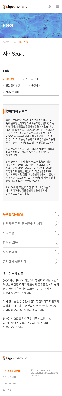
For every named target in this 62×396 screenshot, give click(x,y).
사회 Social (23, 42)
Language (49, 6)
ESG (13, 42)
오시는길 (7, 390)
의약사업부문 (9, 377)
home (6, 42)
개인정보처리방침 (11, 371)
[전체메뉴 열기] (57, 6)
